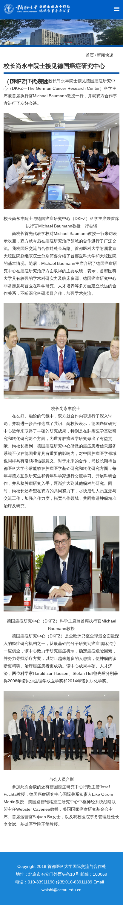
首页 (90, 55)
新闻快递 (105, 55)
